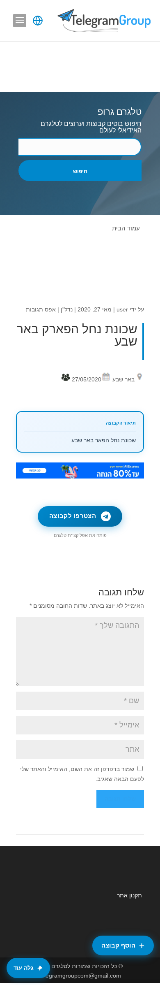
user (122, 309)
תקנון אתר (129, 895)
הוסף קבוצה (118, 945)
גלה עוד (24, 967)
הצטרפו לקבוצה (72, 516)
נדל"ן (67, 309)
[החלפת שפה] (38, 20)
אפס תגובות (41, 309)
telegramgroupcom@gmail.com (80, 975)
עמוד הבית (126, 228)
